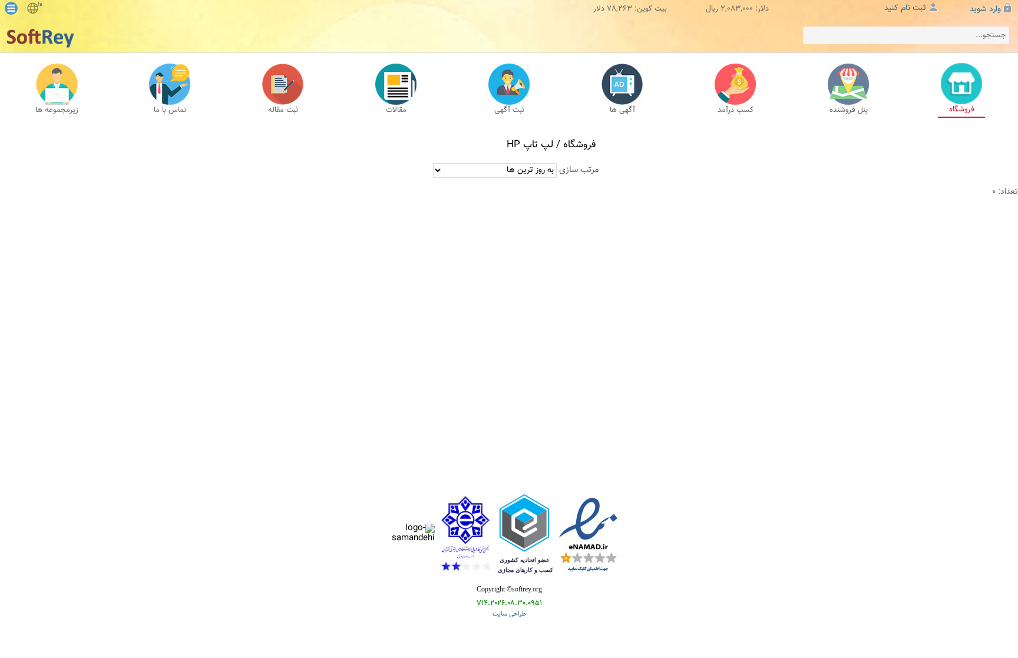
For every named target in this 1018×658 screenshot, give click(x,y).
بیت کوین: (650, 9)
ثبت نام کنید (905, 8)
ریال (712, 9)
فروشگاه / (574, 145)
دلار (598, 9)
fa (40, 4)
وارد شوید (985, 9)
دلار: (762, 9)
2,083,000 (736, 9)
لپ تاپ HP (530, 145)
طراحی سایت (509, 614)
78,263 (619, 9)
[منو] (11, 8)
